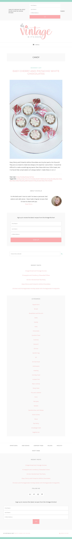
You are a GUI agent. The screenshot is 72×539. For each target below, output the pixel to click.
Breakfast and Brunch (36, 313)
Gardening (36, 353)
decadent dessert (40, 179)
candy (22, 179)
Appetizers (36, 304)
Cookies (36, 340)
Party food (36, 388)
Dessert (36, 344)
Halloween (36, 366)
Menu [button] (37, 44)
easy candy (47, 179)
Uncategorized (36, 428)
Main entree (36, 384)
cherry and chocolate (30, 179)
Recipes (27, 177)
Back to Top (64, 533)
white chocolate (48, 180)
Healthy (36, 370)
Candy (17, 177)
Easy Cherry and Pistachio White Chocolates (36, 72)
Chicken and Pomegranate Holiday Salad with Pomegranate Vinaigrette (36, 288)
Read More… (29, 204)
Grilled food (36, 362)
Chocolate (22, 177)
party (23, 180)
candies (19, 179)
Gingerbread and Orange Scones (36, 271)
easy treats (12, 180)
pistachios (27, 180)
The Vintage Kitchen (36, 31)
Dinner (36, 348)
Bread (36, 309)
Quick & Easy (33, 180)
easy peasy (53, 179)
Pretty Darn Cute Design (22, 533)
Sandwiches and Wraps (36, 410)
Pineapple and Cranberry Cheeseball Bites (36, 275)
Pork (36, 397)
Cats (36, 326)
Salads (36, 406)
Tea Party (31, 177)
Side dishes (36, 414)
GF (36, 357)
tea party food (40, 180)
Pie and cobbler (36, 392)
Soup (36, 419)
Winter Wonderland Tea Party (36, 280)
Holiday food (36, 375)
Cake (36, 318)
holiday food (18, 180)
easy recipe (59, 179)
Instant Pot (36, 379)
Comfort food (36, 335)
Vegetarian (36, 432)
